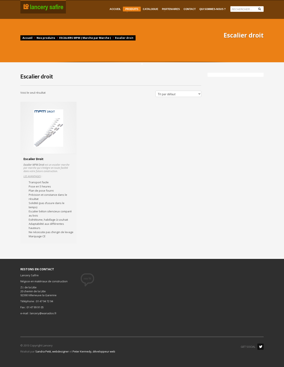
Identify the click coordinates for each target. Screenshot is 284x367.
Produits (130, 9)
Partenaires (170, 9)
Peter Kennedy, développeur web (94, 351)
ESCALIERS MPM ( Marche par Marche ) (85, 38)
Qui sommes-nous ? (212, 9)
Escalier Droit (33, 159)
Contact (190, 9)
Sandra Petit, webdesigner (52, 351)
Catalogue (150, 9)
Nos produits (46, 38)
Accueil (115, 9)
